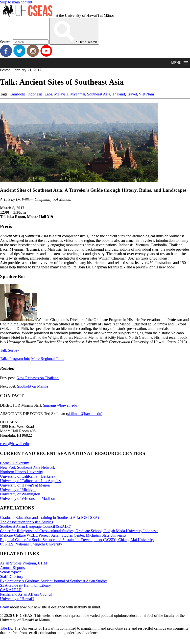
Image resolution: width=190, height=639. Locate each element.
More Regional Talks (47, 359)
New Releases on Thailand (38, 378)
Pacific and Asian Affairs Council (26, 594)
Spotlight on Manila (32, 386)
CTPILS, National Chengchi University (31, 544)
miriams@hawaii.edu (60, 405)
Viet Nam (146, 94)
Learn (4, 607)
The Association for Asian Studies (26, 522)
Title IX (6, 628)
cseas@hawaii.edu (14, 444)
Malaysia (61, 94)
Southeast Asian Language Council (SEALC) (35, 526)
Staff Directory (11, 576)
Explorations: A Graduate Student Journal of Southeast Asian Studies (53, 581)
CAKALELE (11, 590)
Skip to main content (16, 2)
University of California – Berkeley (27, 476)
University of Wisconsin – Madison (27, 498)
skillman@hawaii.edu (84, 414)
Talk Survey (9, 350)
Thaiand (118, 94)
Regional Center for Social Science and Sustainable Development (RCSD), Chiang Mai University (77, 540)
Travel (132, 94)
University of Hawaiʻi (17, 599)
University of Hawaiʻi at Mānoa (25, 485)
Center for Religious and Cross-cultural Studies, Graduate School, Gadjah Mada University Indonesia (79, 531)
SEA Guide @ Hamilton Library (25, 585)
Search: (6, 42)
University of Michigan (18, 490)
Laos (48, 94)
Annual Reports (12, 567)
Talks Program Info (15, 359)
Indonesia (35, 94)
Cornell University (14, 463)
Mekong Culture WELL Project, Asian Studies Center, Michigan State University (63, 535)
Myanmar (77, 94)
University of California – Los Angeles (30, 481)
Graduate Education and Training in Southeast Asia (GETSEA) (49, 517)
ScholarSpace (10, 572)
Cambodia (17, 94)
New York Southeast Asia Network (27, 467)
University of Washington (20, 494)
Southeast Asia (98, 94)
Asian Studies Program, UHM (23, 563)
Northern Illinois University (21, 472)
